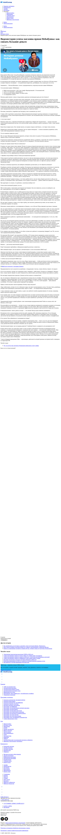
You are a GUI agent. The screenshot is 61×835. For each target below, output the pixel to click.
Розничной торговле (9, 746)
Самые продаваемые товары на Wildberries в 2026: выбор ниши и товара (22, 658)
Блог (2, 721)
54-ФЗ (5, 734)
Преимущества (7, 766)
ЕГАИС (5, 727)
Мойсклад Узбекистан (9, 782)
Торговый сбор (7, 736)
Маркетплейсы (10, 13)
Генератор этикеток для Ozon (11, 704)
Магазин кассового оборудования (12, 754)
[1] (30, 405)
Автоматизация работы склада (11, 689)
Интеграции (7, 769)
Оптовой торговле (8, 749)
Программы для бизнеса (7, 697)
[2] (30, 463)
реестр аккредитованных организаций (15, 822)
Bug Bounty (6, 807)
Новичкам (6, 737)
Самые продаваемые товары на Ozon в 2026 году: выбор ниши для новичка (23, 655)
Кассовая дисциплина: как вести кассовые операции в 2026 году (20, 659)
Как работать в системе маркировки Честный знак (16, 662)
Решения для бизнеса (9, 6)
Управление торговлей (9, 694)
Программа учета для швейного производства (15, 717)
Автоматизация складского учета (12, 690)
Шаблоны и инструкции (13, 19)
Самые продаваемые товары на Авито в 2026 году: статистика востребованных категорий (27, 657)
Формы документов (9, 729)
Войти (5, 22)
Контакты (6, 781)
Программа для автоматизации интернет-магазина (16, 708)
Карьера (6, 775)
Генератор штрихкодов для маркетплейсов (14, 700)
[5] (30, 635)
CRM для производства (9, 686)
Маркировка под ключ (9, 692)
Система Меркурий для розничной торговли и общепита (18, 740)
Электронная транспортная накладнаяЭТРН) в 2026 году (18, 654)
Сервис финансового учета (10, 718)
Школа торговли (8, 730)
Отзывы (6, 778)
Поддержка (6, 10)
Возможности (7, 7)
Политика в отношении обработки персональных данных (15, 828)
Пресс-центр (7, 779)
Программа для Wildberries (10, 706)
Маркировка (10, 14)
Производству (7, 750)
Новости (6, 777)
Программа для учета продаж (11, 714)
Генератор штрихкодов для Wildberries (13, 702)
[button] (2, 820)
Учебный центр (11, 15)
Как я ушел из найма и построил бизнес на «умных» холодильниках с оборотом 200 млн (26, 647)
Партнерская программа (10, 758)
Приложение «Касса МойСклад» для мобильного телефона (19, 693)
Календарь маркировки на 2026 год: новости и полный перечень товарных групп (24, 661)
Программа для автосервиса (11, 709)
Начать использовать (6, 670)
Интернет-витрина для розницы (12, 705)
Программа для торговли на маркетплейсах (15, 713)
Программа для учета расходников (12, 716)
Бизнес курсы (10, 18)
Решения (3, 684)
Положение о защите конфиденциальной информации (14, 830)
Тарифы (6, 8)
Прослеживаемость (8, 733)
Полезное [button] (6, 11)
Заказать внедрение (8, 755)
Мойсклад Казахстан (9, 783)
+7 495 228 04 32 (5, 799)
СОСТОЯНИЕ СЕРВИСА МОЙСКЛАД (14, 803)
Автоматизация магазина (10, 688)
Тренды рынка (7, 732)
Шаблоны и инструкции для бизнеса (13, 741)
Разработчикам (7, 759)
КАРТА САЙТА (8, 806)
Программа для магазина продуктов (13, 710)
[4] (30, 578)
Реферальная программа (10, 757)
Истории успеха (8, 725)
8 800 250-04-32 (4, 797)
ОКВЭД (6, 738)
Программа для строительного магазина (14, 712)
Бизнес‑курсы (7, 762)
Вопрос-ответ (7, 771)
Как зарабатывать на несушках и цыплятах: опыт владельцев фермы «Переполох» (24, 646)
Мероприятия (10, 17)
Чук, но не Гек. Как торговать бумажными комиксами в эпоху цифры (21, 345)
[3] (30, 520)
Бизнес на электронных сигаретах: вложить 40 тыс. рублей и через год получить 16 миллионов (28, 648)
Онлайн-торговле (8, 747)
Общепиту (6, 751)
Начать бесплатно (8, 23)
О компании (7, 774)
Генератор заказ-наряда (9, 701)
